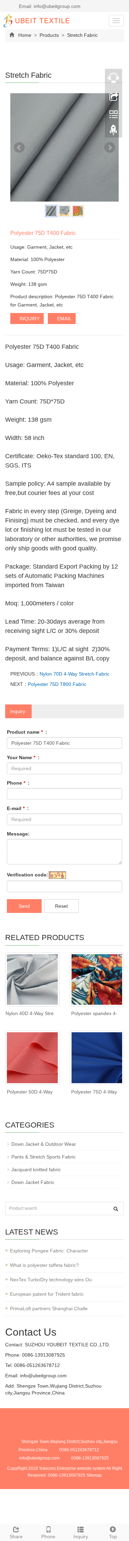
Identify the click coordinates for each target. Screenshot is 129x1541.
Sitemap (94, 1475)
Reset (61, 906)
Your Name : (23, 757)
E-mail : (18, 808)
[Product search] (115, 1209)
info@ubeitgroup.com (43, 1375)
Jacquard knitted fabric (36, 1169)
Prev (19, 147)
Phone (48, 1536)
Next (109, 147)
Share (16, 1536)
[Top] (113, 131)
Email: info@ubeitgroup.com (49, 6)
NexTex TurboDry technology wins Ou (51, 1279)
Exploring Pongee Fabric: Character (49, 1250)
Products (49, 35)
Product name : (27, 732)
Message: (18, 834)
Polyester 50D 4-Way (30, 1092)
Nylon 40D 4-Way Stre (30, 1013)
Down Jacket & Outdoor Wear (43, 1144)
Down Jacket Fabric (32, 1182)
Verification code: (27, 874)
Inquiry (80, 1536)
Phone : (18, 783)
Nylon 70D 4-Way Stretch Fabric (74, 674)
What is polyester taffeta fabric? (44, 1265)
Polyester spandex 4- (94, 1013)
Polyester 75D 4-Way (94, 1092)
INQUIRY (29, 318)
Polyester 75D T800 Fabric (57, 684)
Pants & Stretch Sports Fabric (43, 1157)
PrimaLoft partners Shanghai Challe (49, 1308)
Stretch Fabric (82, 35)
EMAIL (64, 318)
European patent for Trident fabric (47, 1294)
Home (24, 35)
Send (24, 906)
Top (113, 1536)
